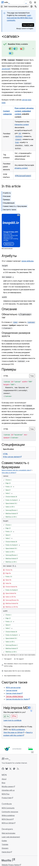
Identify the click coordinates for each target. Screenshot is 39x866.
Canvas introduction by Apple (17, 699)
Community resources (10, 812)
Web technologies (8, 833)
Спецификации (8, 203)
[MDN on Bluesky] (6, 769)
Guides (4, 841)
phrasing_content (21, 168)
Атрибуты (7, 193)
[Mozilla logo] (8, 859)
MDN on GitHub (8, 823)
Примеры (6, 199)
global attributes (28, 261)
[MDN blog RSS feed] (18, 769)
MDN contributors (18, 729)
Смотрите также (9, 210)
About (4, 779)
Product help (6, 798)
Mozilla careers (7, 786)
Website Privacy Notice (10, 865)
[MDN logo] (6, 759)
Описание (7, 196)
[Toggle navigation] (35, 2)
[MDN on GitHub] (3, 769)
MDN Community (8, 808)
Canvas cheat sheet (13, 693)
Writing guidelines (8, 815)
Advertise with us (8, 790)
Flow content (20, 108)
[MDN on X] (10, 769)
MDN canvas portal (13, 687)
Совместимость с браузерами (15, 206)
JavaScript (6, 69)
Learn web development (11, 837)
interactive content (22, 124)
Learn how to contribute (12, 720)
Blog (3, 783)
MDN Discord (7, 819)
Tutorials (5, 844)
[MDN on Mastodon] (14, 769)
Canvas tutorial (11, 690)
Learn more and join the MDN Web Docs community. (19, 17)
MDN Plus (5, 794)
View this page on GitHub (12, 732)
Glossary (5, 848)
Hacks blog (6, 852)
